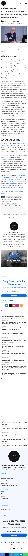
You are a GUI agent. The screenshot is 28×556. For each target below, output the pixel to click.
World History (9, 183)
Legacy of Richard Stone (7, 205)
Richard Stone (4, 210)
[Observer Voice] (3, 3)
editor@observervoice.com (10, 485)
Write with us (4, 511)
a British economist (6, 199)
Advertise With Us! (5, 509)
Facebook (20, 191)
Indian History (17, 183)
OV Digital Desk (6, 21)
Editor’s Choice (19, 177)
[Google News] (14, 218)
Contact (3, 496)
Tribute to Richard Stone (20, 214)
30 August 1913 (20, 60)
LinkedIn (3, 193)
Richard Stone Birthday (6, 212)
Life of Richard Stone (17, 205)
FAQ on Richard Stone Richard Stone (9, 203)
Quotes (14, 179)
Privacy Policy (4, 498)
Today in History (14, 255)
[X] (13, 247)
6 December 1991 (17, 197)
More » (23, 244)
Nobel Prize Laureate (6, 207)
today (8, 185)
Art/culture (4, 179)
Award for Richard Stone (16, 199)
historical (9, 181)
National (23, 175)
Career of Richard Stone (6, 201)
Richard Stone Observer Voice (8, 214)
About (2, 493)
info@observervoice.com (10, 480)
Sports (13, 177)
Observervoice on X (6, 379)
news (9, 177)
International (4, 177)
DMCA (2, 501)
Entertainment (5, 187)
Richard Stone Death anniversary (19, 212)
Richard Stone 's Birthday (14, 210)
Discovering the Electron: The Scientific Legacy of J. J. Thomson (14, 260)
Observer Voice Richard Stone (17, 207)
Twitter (9, 191)
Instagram (15, 191)
